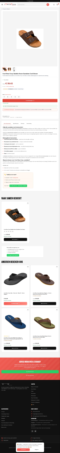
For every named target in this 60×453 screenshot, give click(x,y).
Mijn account (3, 427)
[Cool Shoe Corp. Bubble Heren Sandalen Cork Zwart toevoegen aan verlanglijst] (28, 203)
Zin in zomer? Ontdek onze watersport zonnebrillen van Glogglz (17, 170)
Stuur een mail (31, 375)
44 (15, 96)
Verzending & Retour (5, 413)
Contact (3, 411)
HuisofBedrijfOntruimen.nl (44, 425)
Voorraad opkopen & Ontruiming (7, 422)
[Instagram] (32, 431)
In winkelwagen (29, 100)
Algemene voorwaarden (13, 447)
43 (11, 96)
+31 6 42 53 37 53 (36, 411)
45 (18, 96)
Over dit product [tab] (7, 123)
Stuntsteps (33, 393)
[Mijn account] (54, 4)
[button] (5, 69)
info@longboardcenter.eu (38, 413)
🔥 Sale (32, 404)
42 (7, 96)
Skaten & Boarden (34, 386)
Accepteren (23, 449)
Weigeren (36, 449)
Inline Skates (33, 389)
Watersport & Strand (35, 400)
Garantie (3, 420)
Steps (32, 391)
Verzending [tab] (29, 123)
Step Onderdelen (34, 397)
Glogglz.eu (40, 422)
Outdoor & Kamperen (35, 402)
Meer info (30, 447)
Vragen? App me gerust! (13, 255)
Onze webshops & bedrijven (6, 425)
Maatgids (3, 418)
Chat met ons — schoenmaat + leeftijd (19, 185)
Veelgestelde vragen (5, 416)
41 (4, 96)
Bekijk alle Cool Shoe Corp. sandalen (11, 167)
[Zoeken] (48, 4)
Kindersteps (33, 395)
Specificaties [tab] (16, 123)
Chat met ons (31, 371)
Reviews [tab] (22, 123)
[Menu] (2, 4)
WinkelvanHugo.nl (42, 420)
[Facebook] (35, 431)
